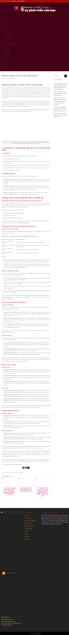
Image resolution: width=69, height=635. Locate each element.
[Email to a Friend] (28, 468)
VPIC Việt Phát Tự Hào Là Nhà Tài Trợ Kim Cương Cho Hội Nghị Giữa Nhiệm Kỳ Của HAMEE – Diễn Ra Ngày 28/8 (60, 101)
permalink (21, 472)
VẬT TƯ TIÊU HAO (29, 526)
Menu (2, 17)
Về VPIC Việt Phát (29, 518)
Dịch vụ (26, 531)
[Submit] (65, 76)
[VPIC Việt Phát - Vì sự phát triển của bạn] (34, 9)
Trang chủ (27, 515)
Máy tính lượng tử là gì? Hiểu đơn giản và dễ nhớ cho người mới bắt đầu (60, 115)
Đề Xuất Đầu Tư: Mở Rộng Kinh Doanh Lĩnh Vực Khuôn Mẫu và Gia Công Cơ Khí (60, 109)
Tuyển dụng (27, 536)
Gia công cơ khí (28, 528)
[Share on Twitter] (26, 468)
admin (15, 78)
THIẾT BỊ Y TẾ (28, 523)
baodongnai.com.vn (17, 464)
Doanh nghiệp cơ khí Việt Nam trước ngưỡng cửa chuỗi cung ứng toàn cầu (60, 93)
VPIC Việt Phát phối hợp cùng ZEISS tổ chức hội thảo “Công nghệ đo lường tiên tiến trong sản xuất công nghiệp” (60, 86)
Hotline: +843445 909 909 (17, 1)
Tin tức (12, 472)
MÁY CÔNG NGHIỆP (30, 521)
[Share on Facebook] (23, 468)
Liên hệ (26, 539)
